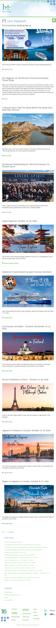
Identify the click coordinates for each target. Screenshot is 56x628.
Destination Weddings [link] (26, 609)
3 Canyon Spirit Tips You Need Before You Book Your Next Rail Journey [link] (27, 109)
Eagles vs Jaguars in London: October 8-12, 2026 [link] (25, 481)
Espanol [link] (27, 1)
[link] (54, 20)
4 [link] (8, 532)
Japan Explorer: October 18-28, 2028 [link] (19, 221)
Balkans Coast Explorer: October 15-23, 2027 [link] (17, 580)
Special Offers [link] (8, 69)
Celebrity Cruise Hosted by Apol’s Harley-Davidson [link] (27, 272)
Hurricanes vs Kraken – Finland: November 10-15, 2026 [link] (26, 327)
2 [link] (4, 532)
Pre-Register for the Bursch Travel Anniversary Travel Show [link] (25, 79)
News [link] (38, 1)
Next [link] (12, 532)
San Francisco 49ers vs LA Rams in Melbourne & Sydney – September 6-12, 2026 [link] (27, 574)
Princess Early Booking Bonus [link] (16, 25)
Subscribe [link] (44, 1)
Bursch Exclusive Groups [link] (11, 263)
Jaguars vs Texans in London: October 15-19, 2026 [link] (26, 430)
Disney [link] (14, 620)
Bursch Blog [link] (7, 155)
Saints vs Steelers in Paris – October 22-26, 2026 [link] (25, 379)
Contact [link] (33, 1)
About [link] (35, 609)
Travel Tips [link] (26, 616)
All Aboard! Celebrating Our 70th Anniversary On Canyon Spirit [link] (26, 165)
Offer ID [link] (21, 1)
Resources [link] (26, 620)
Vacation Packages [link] (14, 613)
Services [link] (14, 609)
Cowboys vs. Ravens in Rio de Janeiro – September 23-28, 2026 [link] (23, 570)
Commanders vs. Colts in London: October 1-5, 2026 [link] (19, 568)
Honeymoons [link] (27, 613)
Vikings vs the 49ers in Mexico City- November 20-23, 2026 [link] (22, 577)
